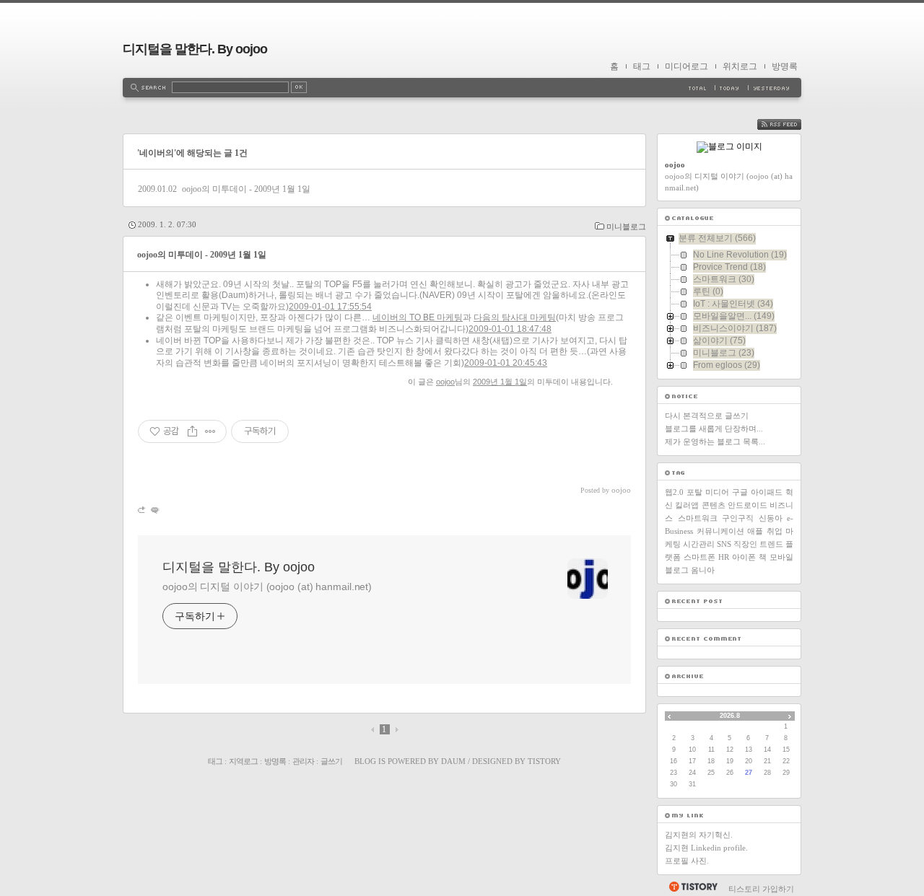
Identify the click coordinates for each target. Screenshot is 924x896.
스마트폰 (699, 557)
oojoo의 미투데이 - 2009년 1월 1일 (246, 189)
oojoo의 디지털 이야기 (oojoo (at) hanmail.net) (267, 586)
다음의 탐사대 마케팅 (515, 317)
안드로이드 (747, 505)
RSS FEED (789, 124)
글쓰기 (331, 761)
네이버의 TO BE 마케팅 (417, 317)
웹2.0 (674, 492)
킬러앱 (687, 505)
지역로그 (243, 761)
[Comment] (154, 510)
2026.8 (730, 715)
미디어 (717, 492)
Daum (453, 761)
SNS (724, 544)
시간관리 (699, 544)
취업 (775, 531)
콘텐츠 (713, 505)
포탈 (694, 492)
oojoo (445, 381)
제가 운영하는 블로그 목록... (715, 441)
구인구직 (738, 518)
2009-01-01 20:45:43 (505, 363)
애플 (755, 531)
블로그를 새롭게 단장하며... (714, 428)
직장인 (745, 544)
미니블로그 (626, 226)
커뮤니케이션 (720, 531)
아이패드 (767, 492)
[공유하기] (192, 431)
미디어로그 (686, 66)
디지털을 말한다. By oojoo (195, 49)
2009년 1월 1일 (500, 381)
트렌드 (771, 544)
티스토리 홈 (692, 887)
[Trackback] (142, 510)
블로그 (677, 570)
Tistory (544, 761)
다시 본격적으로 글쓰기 (707, 415)
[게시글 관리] (210, 431)
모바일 (781, 557)
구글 (740, 492)
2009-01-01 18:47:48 (510, 329)
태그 (641, 66)
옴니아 (703, 570)
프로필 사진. (687, 860)
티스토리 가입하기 (761, 888)
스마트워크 (698, 518)
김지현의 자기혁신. (699, 834)
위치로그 (740, 66)
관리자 (303, 761)
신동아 (771, 518)
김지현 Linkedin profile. (706, 847)
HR (723, 557)
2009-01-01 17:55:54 (330, 307)
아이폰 (744, 557)
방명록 (785, 66)
